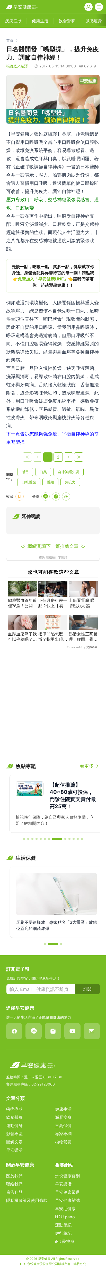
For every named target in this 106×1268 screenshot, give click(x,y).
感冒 (25, 472)
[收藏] (19, 496)
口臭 (43, 472)
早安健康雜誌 (67, 1200)
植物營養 (63, 1141)
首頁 (9, 40)
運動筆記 (63, 1225)
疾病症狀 (14, 1109)
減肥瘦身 (63, 1117)
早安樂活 (14, 1150)
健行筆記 (63, 1233)
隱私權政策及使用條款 (26, 1200)
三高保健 (63, 1125)
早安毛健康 (65, 1208)
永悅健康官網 (67, 1175)
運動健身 (14, 1125)
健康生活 (63, 1109)
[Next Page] (68, 457)
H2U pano (65, 1216)
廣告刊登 (14, 1192)
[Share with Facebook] (56, 496)
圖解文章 (14, 1141)
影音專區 (14, 1133)
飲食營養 (14, 1117)
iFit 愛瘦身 (64, 1241)
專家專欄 (63, 1133)
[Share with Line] (45, 496)
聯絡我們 (14, 1183)
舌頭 (50, 482)
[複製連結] (66, 496)
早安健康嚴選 (67, 1192)
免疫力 (70, 482)
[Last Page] (78, 457)
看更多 (87, 766)
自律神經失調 (68, 472)
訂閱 (87, 989)
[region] (53, 275)
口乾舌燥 (29, 482)
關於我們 (14, 1175)
